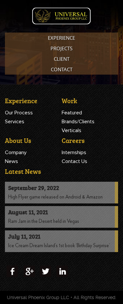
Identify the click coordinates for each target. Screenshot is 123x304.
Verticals (71, 130)
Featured (72, 112)
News (11, 161)
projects (61, 48)
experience (61, 38)
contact (61, 69)
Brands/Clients (78, 121)
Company (16, 152)
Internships (74, 152)
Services (14, 121)
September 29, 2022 (33, 188)
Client (62, 59)
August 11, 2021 (28, 212)
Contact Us (74, 161)
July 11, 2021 (24, 236)
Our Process (19, 112)
